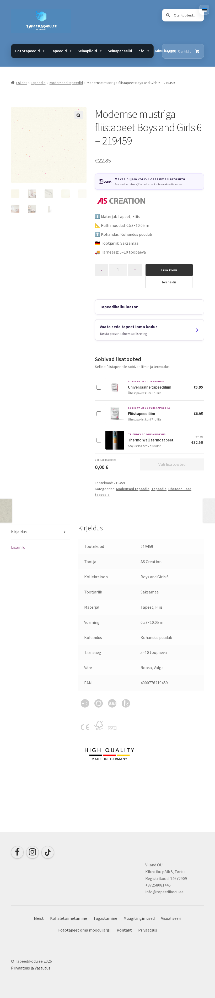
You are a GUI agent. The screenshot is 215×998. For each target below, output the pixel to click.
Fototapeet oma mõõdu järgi (84, 930)
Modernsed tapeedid (66, 82)
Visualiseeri (171, 918)
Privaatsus (147, 930)
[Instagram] (32, 852)
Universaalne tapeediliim (149, 387)
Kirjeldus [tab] (19, 531)
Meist (39, 918)
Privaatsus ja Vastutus (30, 968)
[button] (78, 115)
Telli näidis (169, 282)
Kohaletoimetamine (68, 918)
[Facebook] (17, 852)
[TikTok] (47, 852)
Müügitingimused (139, 918)
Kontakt (124, 930)
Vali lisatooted (172, 464)
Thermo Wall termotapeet (151, 440)
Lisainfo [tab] (18, 547)
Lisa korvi (169, 270)
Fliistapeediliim (141, 413)
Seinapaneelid (120, 50)
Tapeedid (38, 82)
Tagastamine (105, 918)
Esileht (21, 82)
